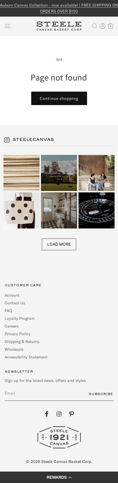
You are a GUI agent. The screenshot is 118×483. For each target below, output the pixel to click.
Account (12, 295)
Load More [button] (59, 244)
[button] (7, 26)
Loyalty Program (20, 318)
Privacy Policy (17, 333)
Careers (12, 326)
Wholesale (14, 349)
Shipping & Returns (22, 341)
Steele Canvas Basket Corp (66, 461)
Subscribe (100, 394)
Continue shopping (59, 98)
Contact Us (15, 302)
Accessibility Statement (26, 357)
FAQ (8, 310)
